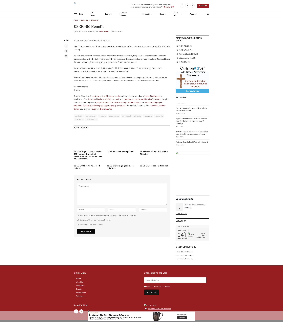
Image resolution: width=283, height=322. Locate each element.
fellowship (137, 116)
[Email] (66, 56)
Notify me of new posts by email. (91, 224)
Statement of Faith (163, 287)
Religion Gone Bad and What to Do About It (192, 142)
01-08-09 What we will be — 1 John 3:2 (87, 167)
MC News (93, 14)
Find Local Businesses (184, 255)
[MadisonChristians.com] (93, 5)
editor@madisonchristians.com (159, 309)
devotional (102, 116)
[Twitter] (66, 51)
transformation (91, 119)
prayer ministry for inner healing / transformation (118, 102)
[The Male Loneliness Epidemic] (122, 140)
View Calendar (181, 214)
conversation (91, 116)
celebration (79, 116)
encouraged (126, 116)
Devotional (104, 31)
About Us (79, 282)
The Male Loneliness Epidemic (120, 151)
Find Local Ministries (184, 259)
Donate (79, 289)
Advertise (193, 14)
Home (81, 14)
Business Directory (123, 14)
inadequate (148, 116)
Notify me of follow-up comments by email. (95, 220)
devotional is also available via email (103, 99)
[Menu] (75, 14)
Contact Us (80, 286)
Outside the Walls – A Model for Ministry (154, 152)
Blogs (162, 14)
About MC (176, 14)
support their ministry (102, 109)
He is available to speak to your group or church (104, 105)
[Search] (208, 14)
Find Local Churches (184, 252)
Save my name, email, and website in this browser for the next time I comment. (108, 215)
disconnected (114, 116)
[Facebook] (66, 46)
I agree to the (158, 287)
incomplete (159, 116)
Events (107, 14)
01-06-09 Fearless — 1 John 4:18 (154, 166)
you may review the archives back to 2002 (142, 99)
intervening (79, 119)
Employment (81, 293)
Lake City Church (152, 96)
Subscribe (203, 6)
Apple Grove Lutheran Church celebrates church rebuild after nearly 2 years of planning (191, 121)
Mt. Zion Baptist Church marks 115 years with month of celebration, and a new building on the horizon (88, 155)
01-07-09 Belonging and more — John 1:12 (121, 167)
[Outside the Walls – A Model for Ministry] (155, 140)
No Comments (117, 31)
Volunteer (80, 296)
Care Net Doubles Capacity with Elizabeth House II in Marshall (191, 109)
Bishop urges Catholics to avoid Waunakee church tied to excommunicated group (192, 132)
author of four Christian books (106, 96)
